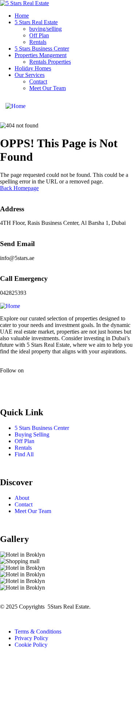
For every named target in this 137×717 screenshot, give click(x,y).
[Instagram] (29, 383)
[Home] (15, 106)
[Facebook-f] (9, 383)
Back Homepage (19, 188)
